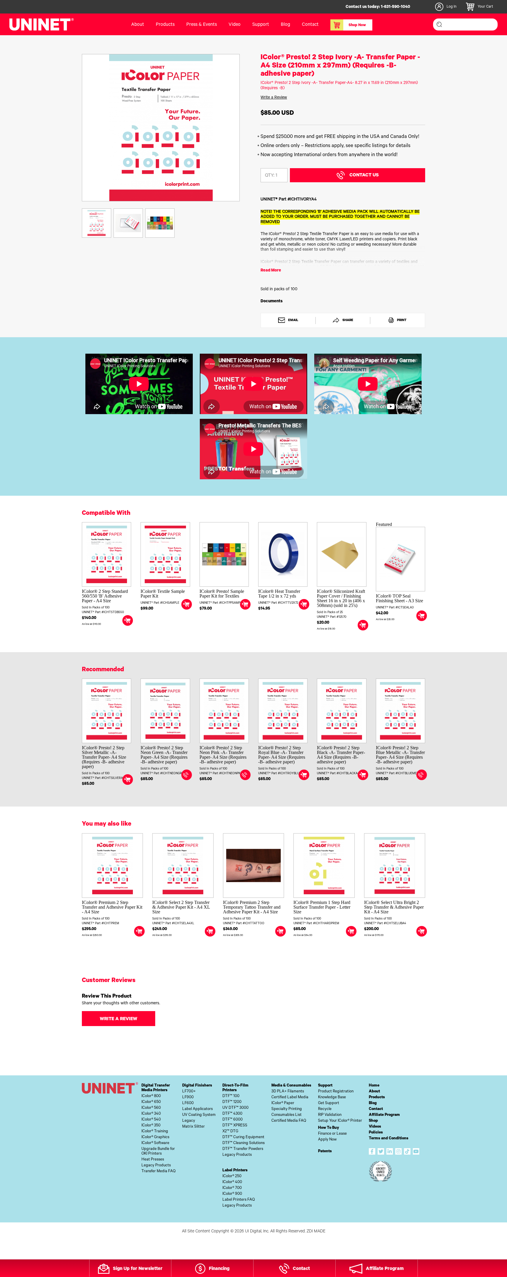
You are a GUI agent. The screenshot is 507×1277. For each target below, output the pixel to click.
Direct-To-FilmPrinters (235, 1088)
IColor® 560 (151, 1108)
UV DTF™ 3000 (235, 1108)
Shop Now (357, 25)
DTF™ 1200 (231, 1102)
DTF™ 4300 (232, 1114)
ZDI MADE (316, 1231)
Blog (285, 25)
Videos (375, 1127)
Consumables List (286, 1115)
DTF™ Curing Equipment (243, 1137)
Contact (310, 25)
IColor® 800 (151, 1096)
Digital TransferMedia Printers (155, 1088)
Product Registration (336, 1091)
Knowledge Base (332, 1097)
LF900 (188, 1097)
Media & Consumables (291, 1086)
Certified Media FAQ (288, 1121)
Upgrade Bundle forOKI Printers (158, 1151)
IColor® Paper (282, 1103)
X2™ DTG (230, 1131)
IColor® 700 (232, 1188)
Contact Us (364, 175)
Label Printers (235, 1170)
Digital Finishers (197, 1086)
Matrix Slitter (193, 1127)
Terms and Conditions (388, 1138)
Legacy (188, 1121)
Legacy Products (156, 1165)
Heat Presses (152, 1160)
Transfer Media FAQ (158, 1171)
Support (260, 25)
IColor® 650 (151, 1102)
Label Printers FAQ (238, 1200)
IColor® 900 (232, 1194)
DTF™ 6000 (232, 1120)
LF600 (188, 1103)
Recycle (325, 1109)
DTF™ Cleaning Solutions (243, 1143)
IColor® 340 (151, 1114)
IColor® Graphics (155, 1137)
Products (377, 1097)
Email (292, 320)
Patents (325, 1151)
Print (401, 320)
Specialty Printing (286, 1109)
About (137, 25)
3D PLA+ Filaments (287, 1091)
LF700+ (189, 1091)
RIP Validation (330, 1115)
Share (347, 320)
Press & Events (201, 25)
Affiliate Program (384, 1115)
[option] (161, 127)
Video (235, 25)
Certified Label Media (289, 1097)
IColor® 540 (151, 1120)
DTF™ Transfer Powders (242, 1149)
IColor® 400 (232, 1182)
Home (374, 1086)
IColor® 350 (150, 1126)
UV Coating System (199, 1115)
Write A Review (118, 1019)
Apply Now (327, 1140)
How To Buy (328, 1128)
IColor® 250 (231, 1176)
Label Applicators (197, 1109)
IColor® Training (154, 1131)
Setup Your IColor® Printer (340, 1121)
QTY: (269, 175)
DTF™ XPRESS (234, 1126)
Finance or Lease (332, 1134)
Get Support (328, 1103)
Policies (376, 1133)
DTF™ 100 (230, 1096)
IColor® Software (155, 1143)
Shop (373, 1121)
